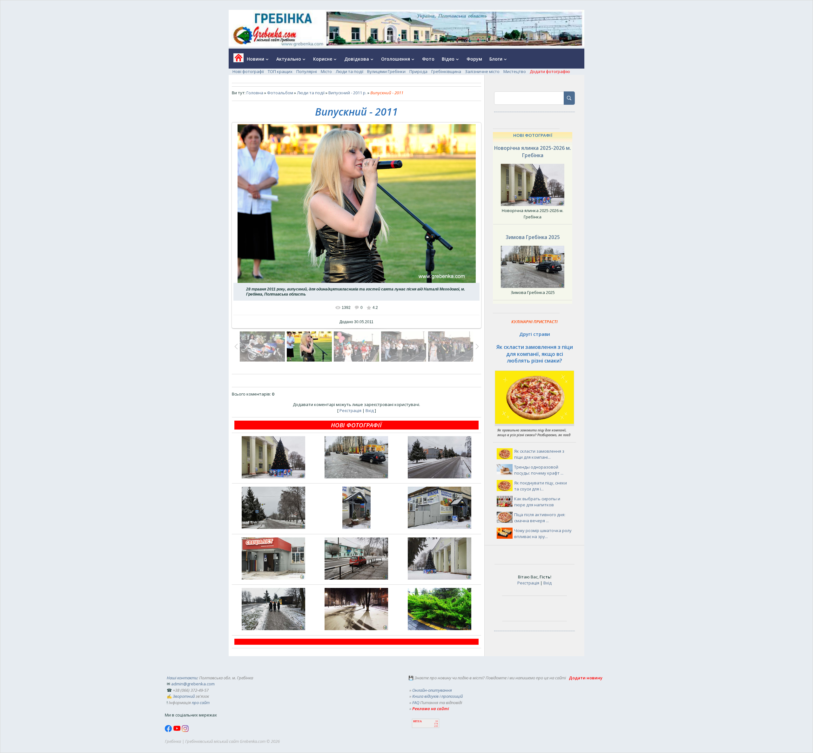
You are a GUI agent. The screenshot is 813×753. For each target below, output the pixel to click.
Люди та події (349, 71)
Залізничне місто (482, 71)
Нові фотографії (248, 71)
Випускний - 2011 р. (347, 93)
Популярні (306, 71)
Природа (418, 71)
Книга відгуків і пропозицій (437, 696)
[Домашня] (236, 60)
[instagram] (185, 730)
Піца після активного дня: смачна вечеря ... (539, 518)
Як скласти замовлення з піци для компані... (539, 454)
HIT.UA (417, 721)
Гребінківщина (446, 71)
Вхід (370, 410)
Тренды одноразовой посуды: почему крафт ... (538, 470)
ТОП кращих (280, 71)
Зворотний (184, 696)
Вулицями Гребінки (386, 71)
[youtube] (177, 730)
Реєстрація (350, 410)
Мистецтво (514, 71)
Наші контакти (182, 678)
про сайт (201, 702)
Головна (254, 93)
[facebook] (169, 730)
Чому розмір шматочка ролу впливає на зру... (543, 534)
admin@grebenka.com (193, 684)
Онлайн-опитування (432, 690)
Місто (326, 71)
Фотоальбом (280, 93)
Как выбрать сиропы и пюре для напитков (537, 502)
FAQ (415, 702)
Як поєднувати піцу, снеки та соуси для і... (540, 486)
